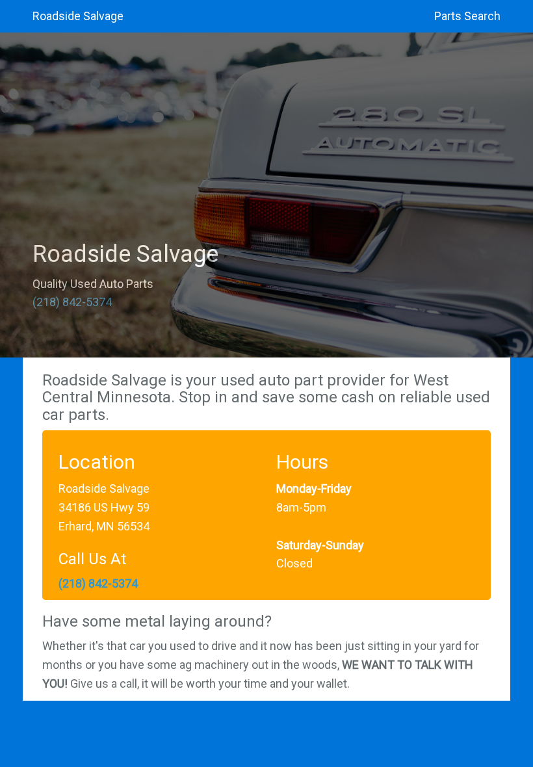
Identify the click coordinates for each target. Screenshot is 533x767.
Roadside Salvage (78, 16)
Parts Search (467, 16)
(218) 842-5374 (72, 302)
